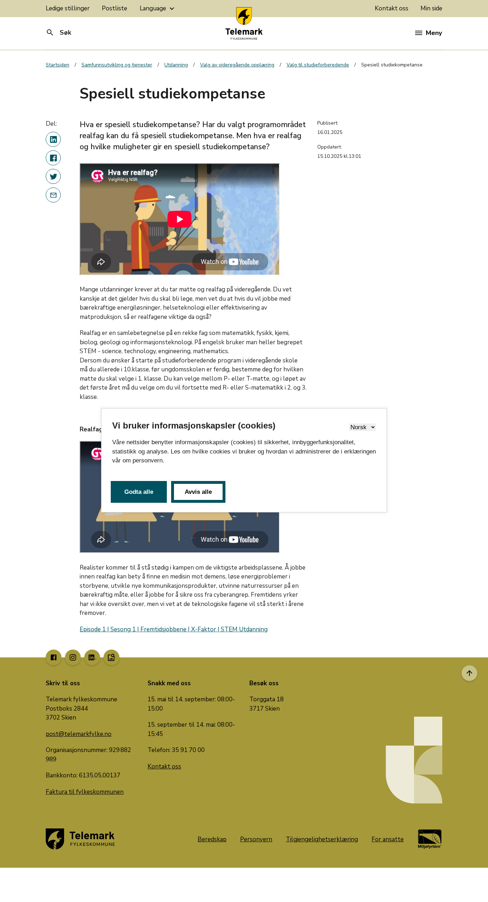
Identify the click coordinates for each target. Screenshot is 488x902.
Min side (431, 8)
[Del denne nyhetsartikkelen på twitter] (53, 176)
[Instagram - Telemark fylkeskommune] (73, 657)
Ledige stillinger (68, 8)
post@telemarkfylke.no (78, 734)
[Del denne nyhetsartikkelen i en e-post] (53, 194)
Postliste (114, 8)
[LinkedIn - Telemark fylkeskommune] (92, 657)
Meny (434, 33)
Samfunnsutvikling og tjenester (116, 64)
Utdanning (176, 64)
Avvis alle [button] (198, 491)
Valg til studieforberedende (318, 64)
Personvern (256, 839)
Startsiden (57, 64)
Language (158, 8)
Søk (58, 32)
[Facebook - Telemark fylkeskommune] (53, 657)
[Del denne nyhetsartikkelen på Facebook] (53, 157)
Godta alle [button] (138, 491)
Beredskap (212, 839)
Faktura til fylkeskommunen (85, 792)
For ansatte (388, 839)
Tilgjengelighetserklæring (322, 839)
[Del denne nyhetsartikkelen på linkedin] (53, 139)
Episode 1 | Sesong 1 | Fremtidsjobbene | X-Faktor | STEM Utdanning (174, 629)
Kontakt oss (391, 8)
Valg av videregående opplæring (237, 64)
